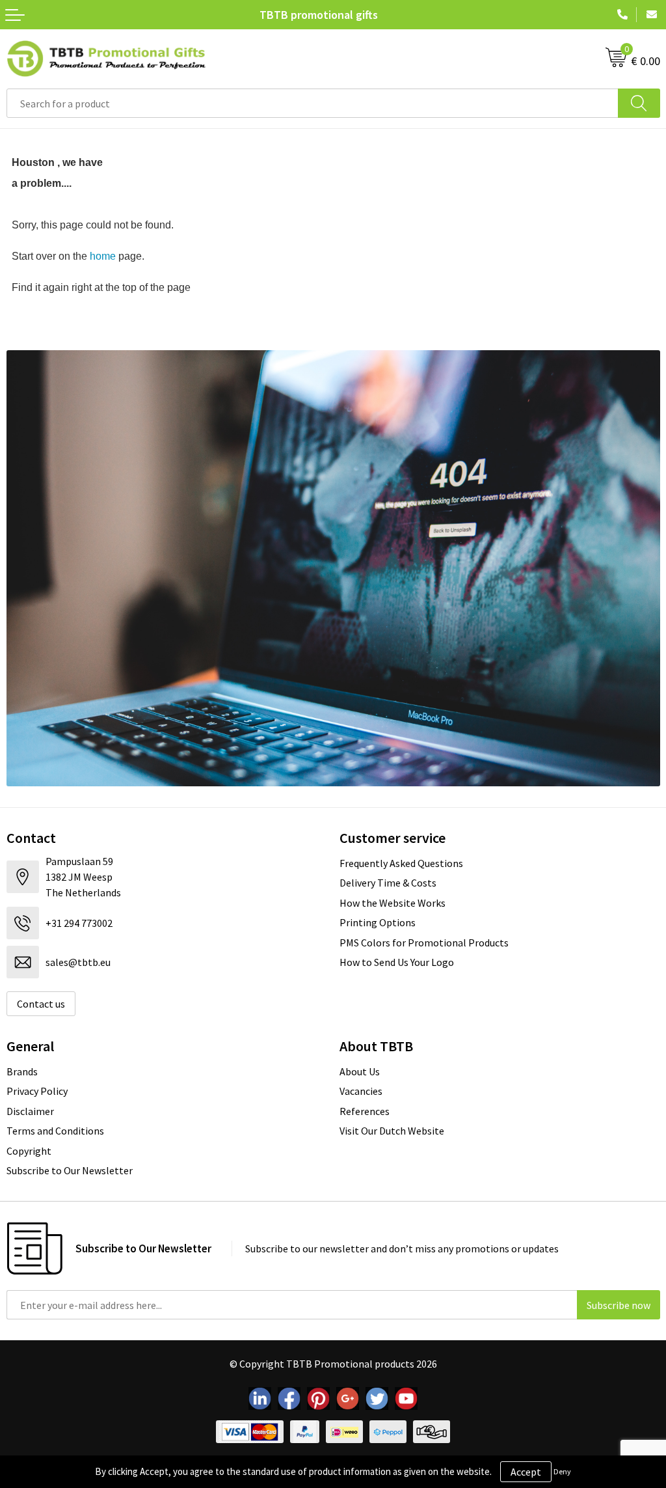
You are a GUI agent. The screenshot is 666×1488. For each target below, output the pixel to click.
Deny (562, 1471)
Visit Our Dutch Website (392, 1130)
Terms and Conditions (55, 1130)
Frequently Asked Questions (401, 863)
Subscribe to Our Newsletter (70, 1170)
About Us (360, 1071)
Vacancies (361, 1090)
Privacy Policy (37, 1090)
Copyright (29, 1150)
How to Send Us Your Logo (397, 962)
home (103, 256)
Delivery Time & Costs (388, 882)
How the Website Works (393, 902)
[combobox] (313, 103)
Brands (22, 1071)
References (365, 1111)
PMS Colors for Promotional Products (424, 942)
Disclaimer (30, 1111)
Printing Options (378, 922)
